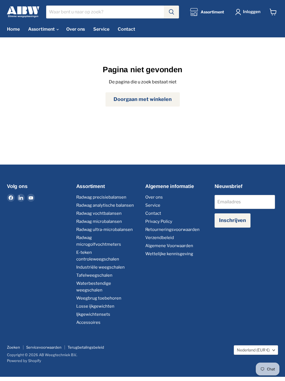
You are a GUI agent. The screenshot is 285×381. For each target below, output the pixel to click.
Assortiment (42, 29)
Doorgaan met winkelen (143, 99)
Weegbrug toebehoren (98, 298)
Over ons (75, 29)
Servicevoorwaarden (44, 347)
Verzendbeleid (159, 237)
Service (101, 29)
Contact (126, 29)
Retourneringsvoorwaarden (172, 229)
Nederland (253, 350)
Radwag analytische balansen (105, 205)
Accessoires (88, 322)
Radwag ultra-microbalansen (104, 229)
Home (13, 29)
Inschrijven (232, 220)
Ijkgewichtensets (93, 314)
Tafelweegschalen (94, 275)
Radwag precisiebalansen (101, 197)
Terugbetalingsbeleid (86, 347)
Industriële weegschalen (100, 267)
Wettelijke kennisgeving (169, 253)
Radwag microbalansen (99, 221)
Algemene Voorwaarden (169, 245)
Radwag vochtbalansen (99, 213)
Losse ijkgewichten (95, 306)
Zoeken (13, 347)
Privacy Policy (158, 221)
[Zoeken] (171, 12)
